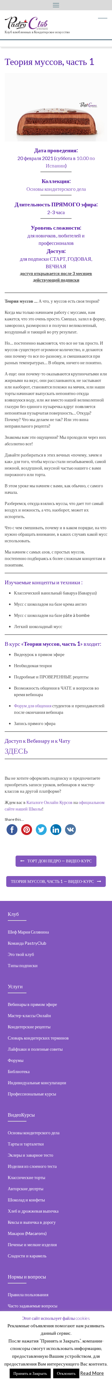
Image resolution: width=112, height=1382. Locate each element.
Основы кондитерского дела (56, 189)
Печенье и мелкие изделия (32, 1244)
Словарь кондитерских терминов (38, 1037)
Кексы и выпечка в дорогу (32, 1222)
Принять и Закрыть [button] (30, 1373)
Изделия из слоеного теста (32, 1166)
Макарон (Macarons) (27, 1233)
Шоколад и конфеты (26, 1199)
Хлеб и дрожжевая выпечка (33, 1211)
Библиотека (19, 1071)
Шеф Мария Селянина (28, 931)
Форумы (15, 1060)
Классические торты (26, 1177)
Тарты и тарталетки (26, 1143)
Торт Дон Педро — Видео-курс (59, 860)
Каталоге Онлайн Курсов (49, 802)
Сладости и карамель (27, 1255)
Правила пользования (28, 1294)
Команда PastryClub (27, 943)
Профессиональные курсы (32, 1093)
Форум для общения (32, 705)
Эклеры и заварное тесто (30, 1155)
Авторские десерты (25, 1188)
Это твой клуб (21, 954)
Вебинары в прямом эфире (32, 1004)
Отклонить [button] (66, 1373)
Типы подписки (23, 965)
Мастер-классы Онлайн (29, 1015)
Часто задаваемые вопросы (32, 1305)
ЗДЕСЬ (16, 750)
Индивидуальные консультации (37, 1082)
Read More (92, 1373)
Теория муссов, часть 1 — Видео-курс (52, 881)
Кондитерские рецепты (29, 1026)
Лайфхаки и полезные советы (35, 1049)
